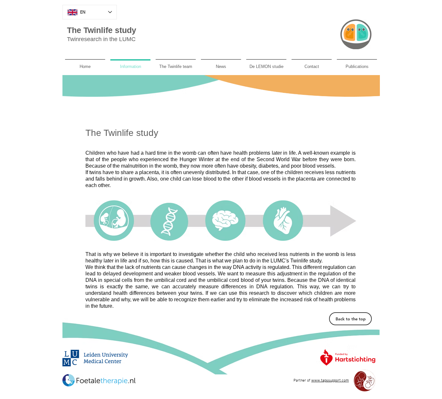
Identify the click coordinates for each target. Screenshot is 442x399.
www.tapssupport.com (330, 380)
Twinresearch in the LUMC (101, 39)
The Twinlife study (101, 30)
